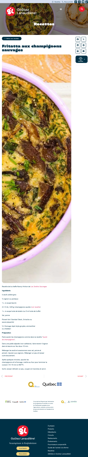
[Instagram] (79, 2)
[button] (78, 39)
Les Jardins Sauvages (39, 286)
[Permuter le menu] (61, 9)
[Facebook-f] (75, 2)
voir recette (35, 307)
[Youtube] (83, 2)
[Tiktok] (86, 2)
